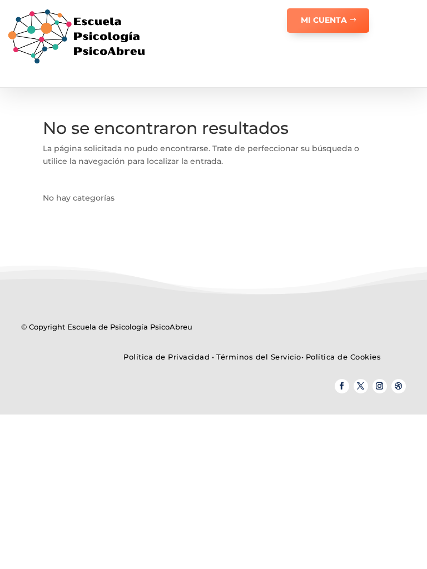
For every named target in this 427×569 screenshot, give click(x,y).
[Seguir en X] (361, 386)
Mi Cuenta (324, 20)
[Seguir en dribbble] (398, 386)
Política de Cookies (343, 356)
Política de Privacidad (166, 356)
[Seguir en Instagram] (380, 386)
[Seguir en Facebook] (342, 386)
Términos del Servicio (258, 356)
